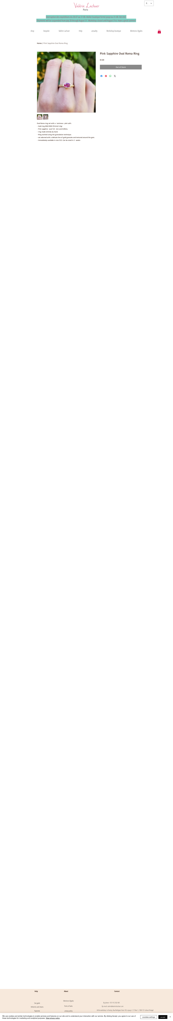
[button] (64, 31)
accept (162, 1017)
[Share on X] (114, 76)
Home (39, 43)
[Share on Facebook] (101, 76)
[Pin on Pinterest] (106, 76)
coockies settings (148, 1017)
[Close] (170, 1017)
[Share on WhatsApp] (110, 76)
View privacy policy (53, 1018)
